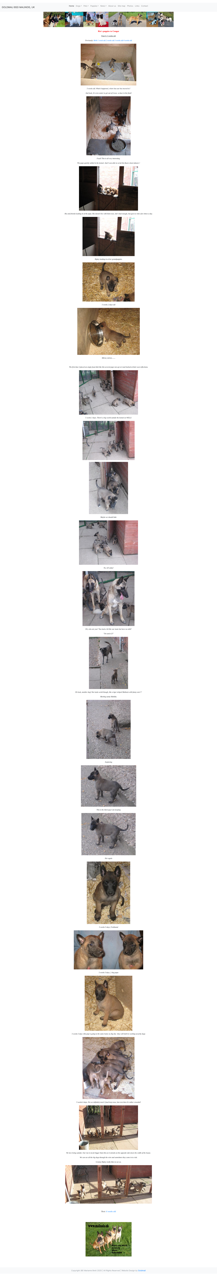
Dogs (78, 6)
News (102, 6)
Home (72, 6)
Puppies (93, 6)
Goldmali (142, 1270)
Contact (144, 6)
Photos (130, 6)
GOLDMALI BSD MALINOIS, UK (18, 7)
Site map (121, 6)
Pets (85, 6)
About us (112, 6)
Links (137, 6)
